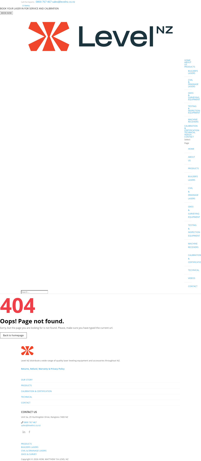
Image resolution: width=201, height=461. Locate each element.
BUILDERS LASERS (29, 447)
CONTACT (189, 136)
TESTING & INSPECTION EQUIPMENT (190, 109)
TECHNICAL (189, 132)
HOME (187, 60)
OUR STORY (27, 379)
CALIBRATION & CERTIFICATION (190, 258)
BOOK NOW (6, 13)
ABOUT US (187, 63)
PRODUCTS (189, 66)
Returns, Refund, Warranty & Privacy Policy (43, 368)
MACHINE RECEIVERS (190, 120)
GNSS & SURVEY (29, 454)
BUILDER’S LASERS (190, 72)
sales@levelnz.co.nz (31, 425)
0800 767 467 (44, 1)
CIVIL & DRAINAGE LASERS (190, 83)
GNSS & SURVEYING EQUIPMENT (190, 96)
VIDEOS (188, 134)
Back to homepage (13, 335)
